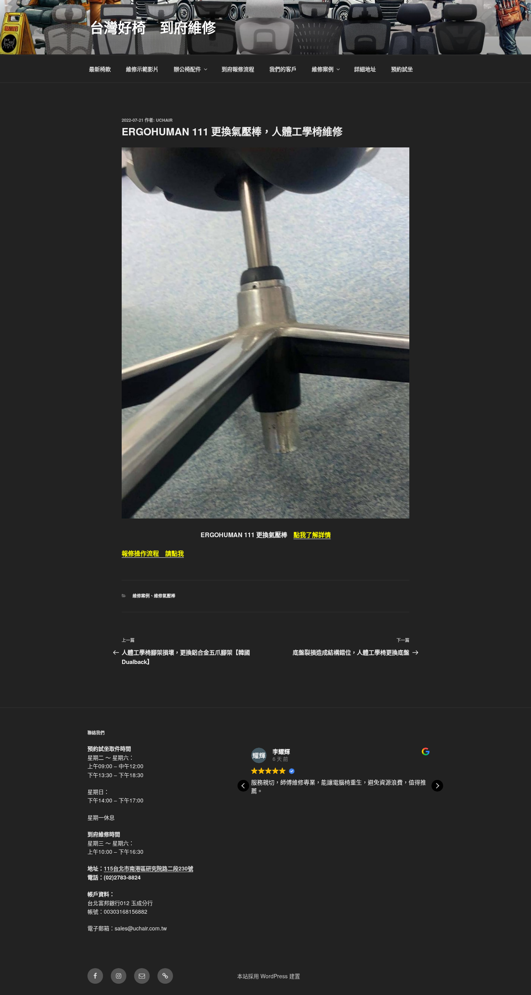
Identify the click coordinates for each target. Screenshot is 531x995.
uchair (164, 120)
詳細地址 (365, 69)
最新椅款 (100, 69)
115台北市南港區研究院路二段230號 (148, 868)
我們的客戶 (283, 69)
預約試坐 (402, 69)
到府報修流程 (238, 69)
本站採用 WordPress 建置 (268, 976)
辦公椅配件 (187, 69)
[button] (437, 786)
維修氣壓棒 (164, 596)
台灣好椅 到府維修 (153, 27)
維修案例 (323, 69)
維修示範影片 (142, 69)
